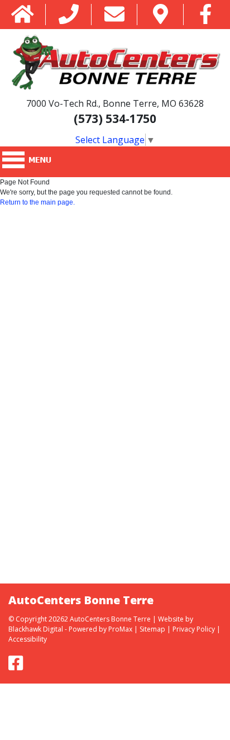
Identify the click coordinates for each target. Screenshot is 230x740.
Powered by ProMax (100, 629)
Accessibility (27, 639)
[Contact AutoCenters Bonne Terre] (114, 14)
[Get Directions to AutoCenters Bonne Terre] (160, 14)
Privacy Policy (193, 629)
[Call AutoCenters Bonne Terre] (69, 14)
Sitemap (152, 629)
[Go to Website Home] (22, 14)
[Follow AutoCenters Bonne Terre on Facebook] (205, 14)
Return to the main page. (37, 202)
